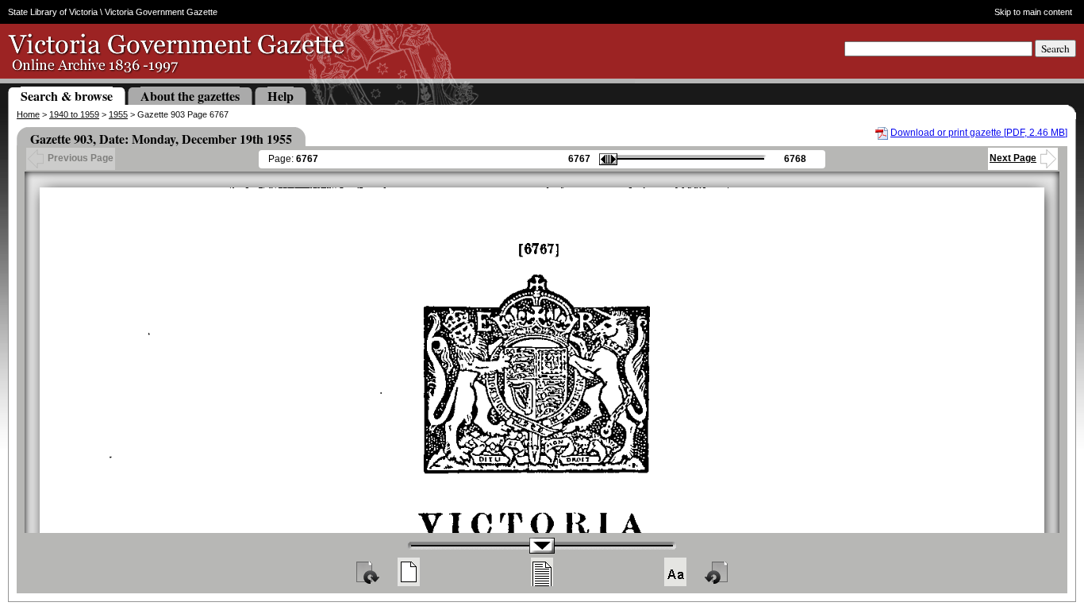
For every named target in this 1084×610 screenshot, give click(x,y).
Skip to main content (1033, 12)
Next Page (1013, 158)
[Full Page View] (409, 572)
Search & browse (67, 96)
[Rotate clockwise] (366, 572)
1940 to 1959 (74, 114)
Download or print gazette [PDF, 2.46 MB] (978, 132)
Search (1055, 48)
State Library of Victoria (53, 12)
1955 (118, 114)
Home (28, 114)
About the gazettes (190, 96)
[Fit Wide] (542, 572)
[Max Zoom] (675, 572)
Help (280, 96)
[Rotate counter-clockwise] (717, 572)
